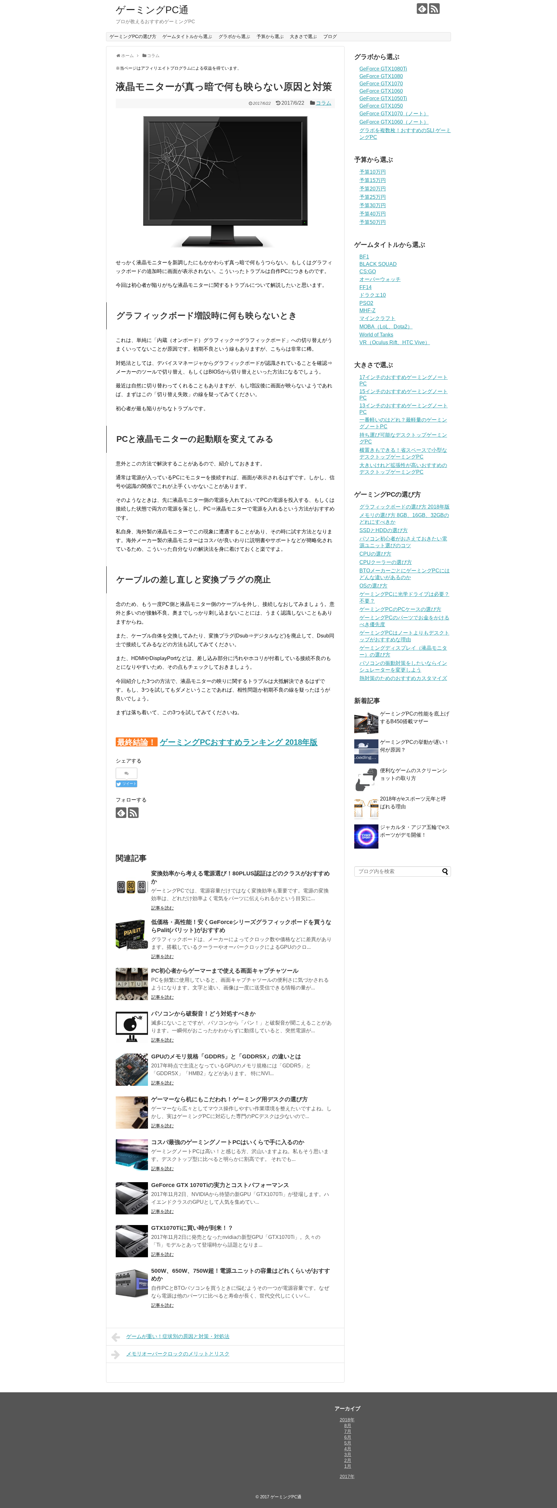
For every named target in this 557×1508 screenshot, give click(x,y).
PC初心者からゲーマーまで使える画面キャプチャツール (224, 971)
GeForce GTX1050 (381, 106)
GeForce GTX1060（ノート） (394, 122)
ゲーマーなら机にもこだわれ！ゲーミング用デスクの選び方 (229, 1099)
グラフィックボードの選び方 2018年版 (404, 507)
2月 (347, 1460)
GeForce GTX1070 (381, 83)
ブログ (330, 36)
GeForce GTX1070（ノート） (394, 113)
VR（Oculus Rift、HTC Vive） (394, 342)
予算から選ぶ (270, 36)
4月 (347, 1448)
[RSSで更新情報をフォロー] (434, 8)
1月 (347, 1466)
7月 (347, 1431)
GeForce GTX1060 (381, 91)
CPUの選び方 (375, 554)
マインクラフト (377, 318)
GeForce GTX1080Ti (383, 69)
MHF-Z (367, 310)
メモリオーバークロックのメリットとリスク (178, 1354)
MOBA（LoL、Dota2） (386, 326)
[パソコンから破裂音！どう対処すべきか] (132, 1027)
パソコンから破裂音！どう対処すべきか (203, 1013)
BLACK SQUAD (378, 264)
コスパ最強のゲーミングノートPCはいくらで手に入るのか (227, 1142)
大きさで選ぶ (303, 36)
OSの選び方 (373, 586)
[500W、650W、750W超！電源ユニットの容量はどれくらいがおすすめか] (132, 1284)
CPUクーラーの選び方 (385, 562)
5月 (347, 1442)
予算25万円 (372, 197)
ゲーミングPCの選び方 (133, 36)
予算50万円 (372, 222)
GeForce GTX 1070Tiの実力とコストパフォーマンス (220, 1185)
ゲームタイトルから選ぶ (187, 36)
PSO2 (366, 303)
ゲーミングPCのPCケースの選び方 (400, 609)
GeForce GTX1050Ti (383, 98)
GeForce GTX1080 (381, 76)
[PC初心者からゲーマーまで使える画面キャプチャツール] (132, 984)
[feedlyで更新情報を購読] (422, 8)
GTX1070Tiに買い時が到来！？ (192, 1228)
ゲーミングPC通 (152, 10)
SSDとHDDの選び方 (383, 530)
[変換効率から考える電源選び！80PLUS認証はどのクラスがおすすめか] (132, 887)
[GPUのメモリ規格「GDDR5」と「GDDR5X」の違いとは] (132, 1070)
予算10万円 (372, 172)
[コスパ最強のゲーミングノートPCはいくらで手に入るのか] (132, 1155)
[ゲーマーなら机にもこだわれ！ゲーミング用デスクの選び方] (132, 1112)
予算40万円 (372, 214)
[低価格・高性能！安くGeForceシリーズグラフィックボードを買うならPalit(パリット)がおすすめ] (132, 935)
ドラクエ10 (372, 295)
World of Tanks (376, 334)
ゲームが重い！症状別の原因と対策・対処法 (178, 1336)
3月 (347, 1454)
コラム (323, 103)
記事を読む (162, 907)
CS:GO (367, 271)
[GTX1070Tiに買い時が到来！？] (132, 1241)
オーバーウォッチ (380, 279)
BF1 (364, 256)
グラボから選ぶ (234, 36)
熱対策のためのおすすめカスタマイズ (403, 678)
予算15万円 (372, 180)
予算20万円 (372, 188)
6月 (347, 1437)
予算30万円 (372, 205)
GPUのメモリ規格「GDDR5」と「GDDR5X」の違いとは (226, 1056)
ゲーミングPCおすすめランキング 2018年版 (239, 742)
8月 (347, 1425)
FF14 (365, 287)
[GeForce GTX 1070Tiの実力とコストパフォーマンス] (132, 1198)
